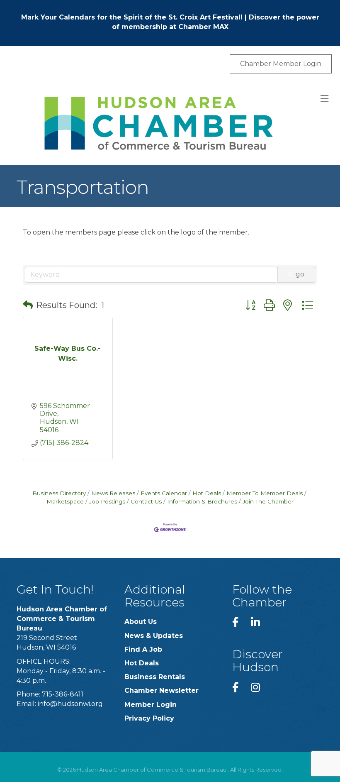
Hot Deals (206, 493)
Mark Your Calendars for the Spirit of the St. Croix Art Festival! (132, 17)
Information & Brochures (202, 501)
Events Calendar (164, 493)
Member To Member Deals (264, 493)
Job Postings (107, 501)
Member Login (150, 705)
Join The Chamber (268, 501)
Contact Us (146, 501)
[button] (28, 305)
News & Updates (153, 636)
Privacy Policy (149, 718)
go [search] (300, 274)
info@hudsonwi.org (70, 704)
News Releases (113, 493)
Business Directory (59, 493)
